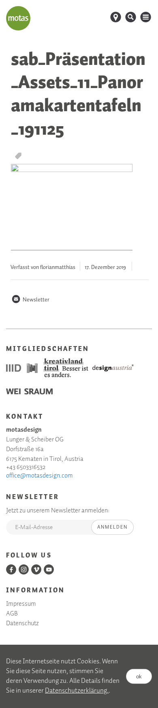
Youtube (49, 569)
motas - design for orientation (18, 18)
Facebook (11, 569)
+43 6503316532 (25, 467)
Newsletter (30, 299)
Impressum (21, 604)
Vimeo (36, 569)
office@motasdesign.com (39, 476)
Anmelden (112, 527)
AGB (12, 614)
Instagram (24, 569)
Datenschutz (22, 623)
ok (139, 676)
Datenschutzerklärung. (77, 690)
